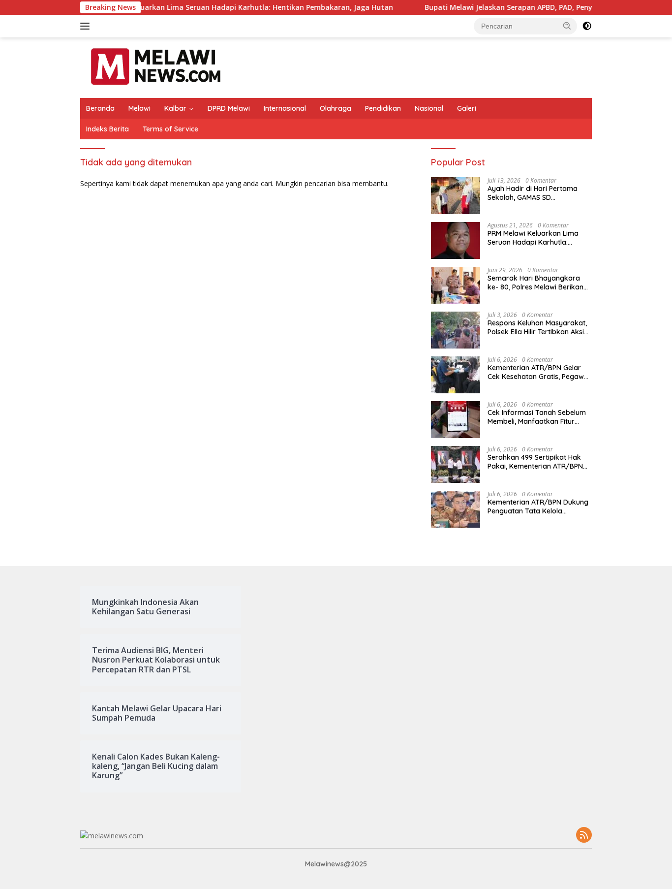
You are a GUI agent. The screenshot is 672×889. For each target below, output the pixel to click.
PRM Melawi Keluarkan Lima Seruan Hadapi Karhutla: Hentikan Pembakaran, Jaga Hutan (219, 7)
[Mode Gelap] (587, 26)
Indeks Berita (107, 129)
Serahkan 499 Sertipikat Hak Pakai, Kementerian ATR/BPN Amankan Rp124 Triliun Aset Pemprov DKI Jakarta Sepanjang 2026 (535, 462)
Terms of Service (170, 129)
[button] (567, 25)
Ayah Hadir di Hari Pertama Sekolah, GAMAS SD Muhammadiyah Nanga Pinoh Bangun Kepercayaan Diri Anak (539, 193)
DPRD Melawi (229, 108)
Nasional (429, 108)
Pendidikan (383, 108)
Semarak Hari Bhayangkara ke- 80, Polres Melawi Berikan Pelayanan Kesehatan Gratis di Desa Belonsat (538, 282)
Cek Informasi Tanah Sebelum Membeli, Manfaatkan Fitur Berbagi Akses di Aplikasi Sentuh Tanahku (537, 417)
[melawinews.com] (155, 66)
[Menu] (86, 26)
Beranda (100, 108)
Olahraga (335, 108)
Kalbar (175, 108)
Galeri (466, 108)
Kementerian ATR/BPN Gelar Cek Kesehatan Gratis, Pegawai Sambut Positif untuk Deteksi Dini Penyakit (539, 372)
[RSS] (584, 835)
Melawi (139, 108)
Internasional (285, 108)
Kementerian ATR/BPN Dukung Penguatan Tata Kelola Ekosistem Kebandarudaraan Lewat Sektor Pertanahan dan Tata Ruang (538, 506)
